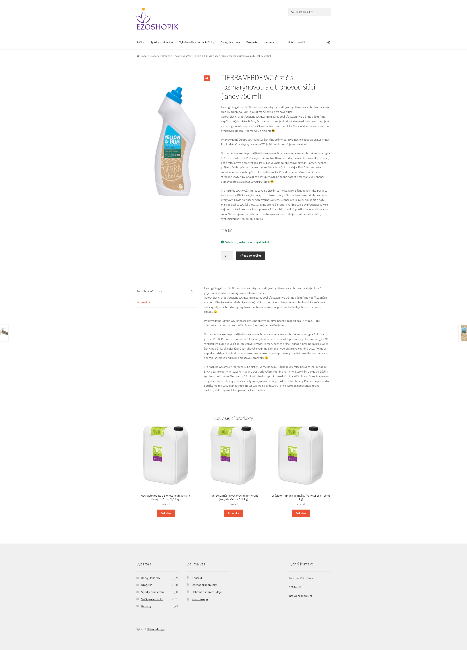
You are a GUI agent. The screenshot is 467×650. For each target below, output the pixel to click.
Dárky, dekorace (230, 42)
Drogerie (251, 42)
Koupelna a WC (183, 56)
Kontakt (197, 578)
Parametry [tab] (143, 302)
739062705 (295, 587)
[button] (207, 78)
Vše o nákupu (200, 599)
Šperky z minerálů (161, 42)
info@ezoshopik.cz (300, 596)
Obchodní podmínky (204, 585)
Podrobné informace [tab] (149, 291)
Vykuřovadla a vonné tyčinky (196, 42)
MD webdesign (156, 629)
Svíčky (140, 42)
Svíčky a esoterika (152, 599)
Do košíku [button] (166, 513)
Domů (144, 56)
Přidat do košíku (250, 255)
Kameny (269, 42)
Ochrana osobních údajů (207, 592)
